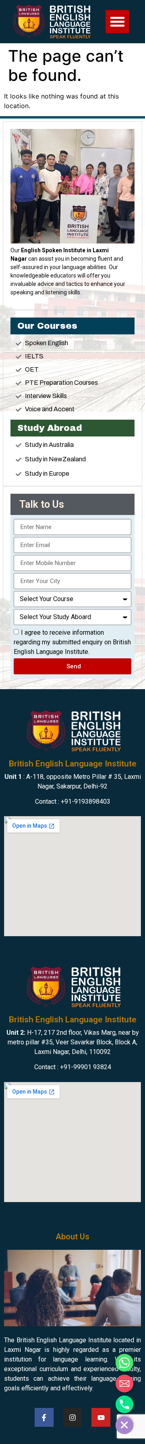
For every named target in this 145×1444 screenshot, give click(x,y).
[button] (117, 22)
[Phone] (124, 1404)
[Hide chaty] (124, 1425)
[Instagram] (72, 1417)
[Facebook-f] (44, 1417)
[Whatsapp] (124, 1363)
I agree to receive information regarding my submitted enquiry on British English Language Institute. (72, 642)
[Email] (124, 1383)
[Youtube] (100, 1417)
